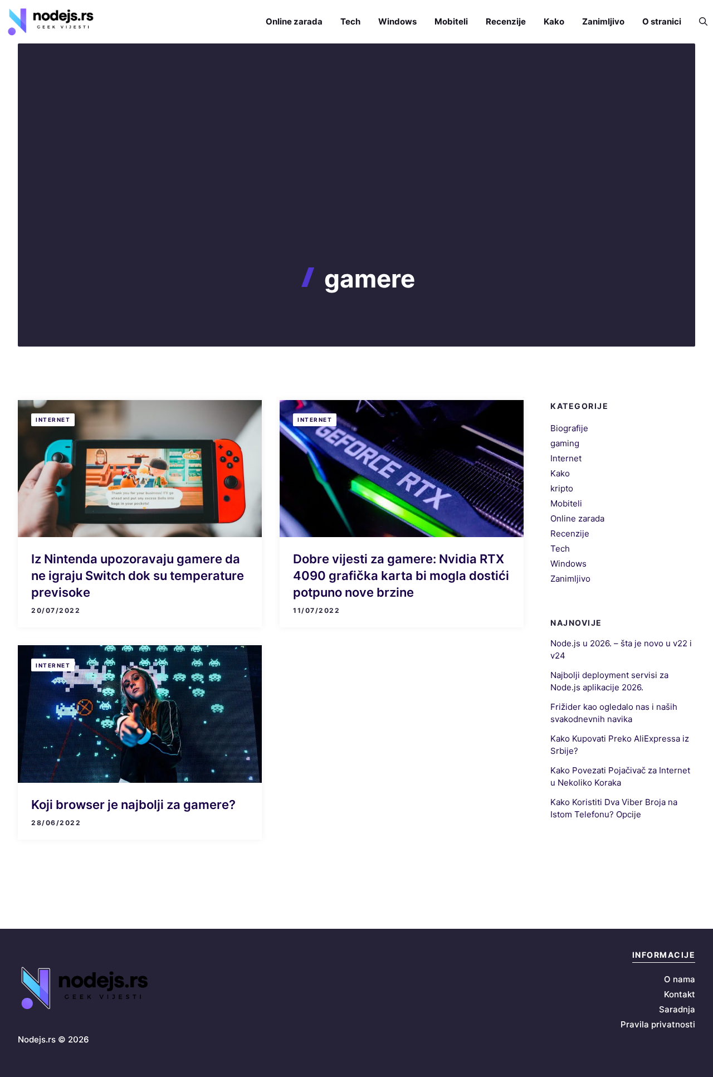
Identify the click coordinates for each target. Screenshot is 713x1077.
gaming (564, 443)
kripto (561, 488)
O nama (679, 979)
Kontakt (679, 994)
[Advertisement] (356, 181)
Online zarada (294, 21)
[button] (698, 21)
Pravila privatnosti (658, 1024)
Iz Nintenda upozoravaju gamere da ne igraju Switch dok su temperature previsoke (137, 576)
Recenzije (506, 21)
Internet (53, 419)
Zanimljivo (603, 21)
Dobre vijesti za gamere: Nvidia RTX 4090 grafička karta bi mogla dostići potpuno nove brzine (401, 576)
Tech (350, 21)
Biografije (569, 428)
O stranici (661, 21)
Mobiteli (451, 21)
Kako (554, 21)
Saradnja (677, 1009)
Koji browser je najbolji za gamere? (133, 804)
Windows (397, 21)
